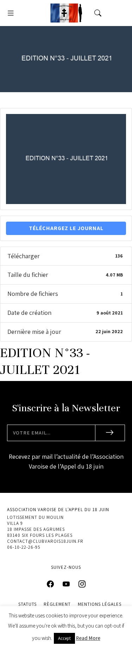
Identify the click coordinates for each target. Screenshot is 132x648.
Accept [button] (64, 638)
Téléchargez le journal (66, 228)
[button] (11, 13)
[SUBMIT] (110, 433)
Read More (88, 638)
